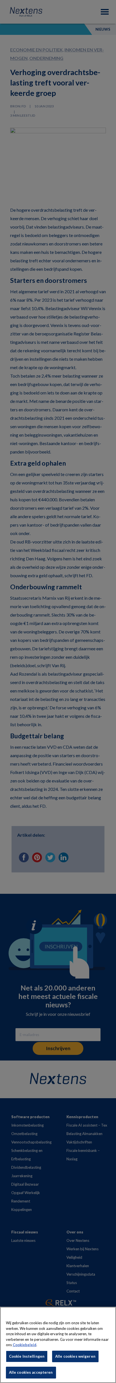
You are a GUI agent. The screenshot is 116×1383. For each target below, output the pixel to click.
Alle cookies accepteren (31, 1372)
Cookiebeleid (24, 1345)
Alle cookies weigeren (75, 1356)
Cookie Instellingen (26, 1356)
